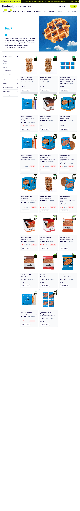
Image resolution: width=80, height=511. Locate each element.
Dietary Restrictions (8, 75)
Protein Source (6, 91)
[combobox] (35, 6)
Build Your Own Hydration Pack (29, 1)
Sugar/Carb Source (8, 87)
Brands (4, 83)
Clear (16, 61)
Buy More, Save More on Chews (51, 1)
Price (4, 79)
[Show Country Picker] (20, 1)
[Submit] (18, 6)
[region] (39, 1)
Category (5, 67)
